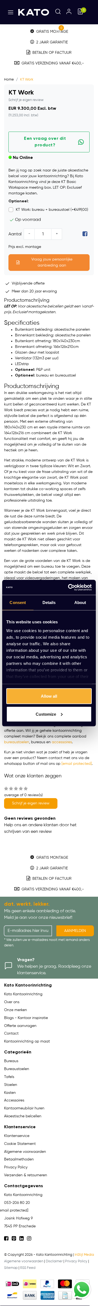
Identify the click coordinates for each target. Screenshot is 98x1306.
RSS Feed (27, 1268)
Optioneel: (18, 201)
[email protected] (77, 764)
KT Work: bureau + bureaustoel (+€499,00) (52, 210)
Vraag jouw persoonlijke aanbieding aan (51, 262)
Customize (46, 714)
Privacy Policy (76, 1261)
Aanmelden (75, 931)
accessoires (62, 742)
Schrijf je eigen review (26, 100)
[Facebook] (84, 234)
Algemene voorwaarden (23, 1261)
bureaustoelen (16, 742)
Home (9, 79)
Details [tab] (49, 602)
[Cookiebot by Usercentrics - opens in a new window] (69, 587)
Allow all (49, 696)
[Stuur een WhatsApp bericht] (82, 1289)
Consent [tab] (18, 602)
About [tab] (80, 602)
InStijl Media (84, 1255)
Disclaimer (54, 1261)
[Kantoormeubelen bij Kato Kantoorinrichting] (33, 12)
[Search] (58, 12)
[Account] (69, 12)
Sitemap (11, 1268)
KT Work (26, 79)
